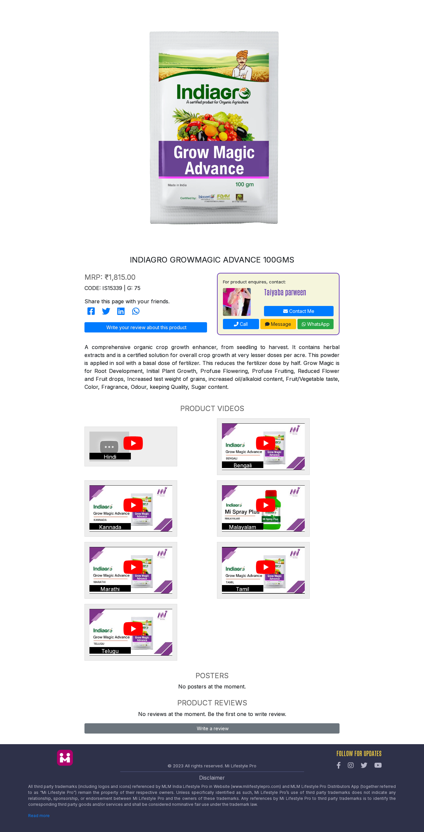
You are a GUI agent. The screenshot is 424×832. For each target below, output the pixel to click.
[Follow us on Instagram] (350, 765)
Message (280, 324)
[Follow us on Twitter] (364, 765)
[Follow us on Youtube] (378, 765)
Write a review (212, 728)
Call (243, 324)
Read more (39, 815)
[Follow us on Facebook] (339, 765)
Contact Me (301, 311)
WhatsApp (318, 324)
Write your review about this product (145, 327)
